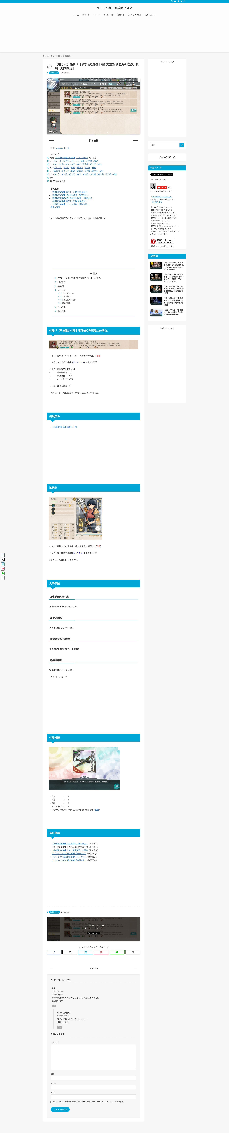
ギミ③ (85, 174)
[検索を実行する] (181, 145)
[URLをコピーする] (132, 952)
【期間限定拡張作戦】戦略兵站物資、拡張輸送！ (72, 198)
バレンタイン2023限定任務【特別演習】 (69, 860)
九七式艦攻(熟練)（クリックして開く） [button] (65, 606)
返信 (53, 1006)
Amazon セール (63, 148)
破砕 (96, 161)
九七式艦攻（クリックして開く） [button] (63, 628)
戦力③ (87, 168)
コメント (55, 1042)
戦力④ (95, 171)
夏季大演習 (55, 207)
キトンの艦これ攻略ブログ (114, 7)
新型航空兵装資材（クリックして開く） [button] (66, 649)
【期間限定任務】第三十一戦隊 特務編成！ (69, 192)
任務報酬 (62, 307)
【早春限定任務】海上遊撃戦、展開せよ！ (70, 844)
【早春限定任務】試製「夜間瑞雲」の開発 (70, 850)
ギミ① (57, 174)
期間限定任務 (54, 72)
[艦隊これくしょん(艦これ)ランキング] (162, 243)
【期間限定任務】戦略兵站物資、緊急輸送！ (70, 195)
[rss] (181, 1)
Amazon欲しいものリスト (162, 197)
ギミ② (64, 174)
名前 (52, 1074)
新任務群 (62, 311)
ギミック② (70, 164)
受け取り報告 (157, 202)
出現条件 (62, 282)
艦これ (66, 912)
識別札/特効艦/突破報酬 (65, 158)
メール (53, 1083)
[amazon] (178, 1)
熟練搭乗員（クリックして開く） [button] (63, 670)
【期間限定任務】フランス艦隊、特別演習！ (70, 204)
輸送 (83, 161)
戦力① (66, 161)
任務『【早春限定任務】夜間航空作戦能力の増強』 (80, 278)
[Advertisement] (114, 35)
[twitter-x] (172, 1)
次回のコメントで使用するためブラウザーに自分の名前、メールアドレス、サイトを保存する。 (89, 1102)
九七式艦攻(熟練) (68, 293)
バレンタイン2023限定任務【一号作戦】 (69, 854)
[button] (54, 952)
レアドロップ (82, 158)
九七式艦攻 (66, 297)
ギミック (58, 161)
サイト (53, 1093)
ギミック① (59, 164)
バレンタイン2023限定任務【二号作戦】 (69, 857)
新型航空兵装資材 (69, 300)
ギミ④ (93, 174)
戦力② (89, 161)
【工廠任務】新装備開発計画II (64, 427)
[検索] (184, 1)
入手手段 (62, 290)
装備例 (61, 286)
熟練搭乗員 (66, 303)
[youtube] (175, 1)
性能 (97, 810)
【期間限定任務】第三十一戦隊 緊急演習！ (69, 201)
